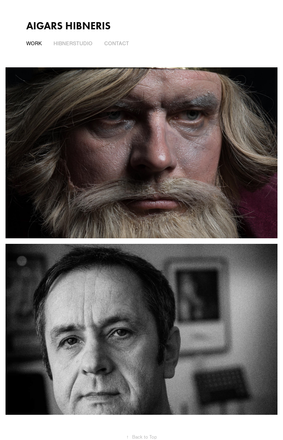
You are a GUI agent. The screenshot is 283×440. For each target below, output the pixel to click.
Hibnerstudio (72, 43)
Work (34, 43)
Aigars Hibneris (68, 25)
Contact (116, 43)
